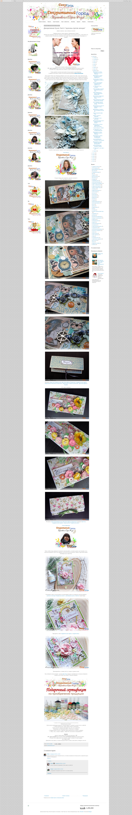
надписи (93, 222)
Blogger (90, 811)
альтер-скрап (94, 191)
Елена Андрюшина (66, 525)
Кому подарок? (101, 273)
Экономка (73, 21)
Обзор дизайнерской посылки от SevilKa (97, 146)
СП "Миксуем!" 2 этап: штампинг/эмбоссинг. (97, 130)
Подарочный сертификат (97, 183)
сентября (95, 59)
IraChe (51, 763)
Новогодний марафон (96, 182)
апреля (94, 67)
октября (95, 57)
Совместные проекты (96, 186)
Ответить (49, 758)
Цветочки (84, 521)
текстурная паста (95, 237)
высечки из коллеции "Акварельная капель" (56, 595)
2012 (93, 161)
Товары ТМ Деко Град (96, 187)
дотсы (93, 204)
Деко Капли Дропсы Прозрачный (68, 382)
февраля (95, 70)
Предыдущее (85, 795)
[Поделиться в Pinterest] (60, 744)
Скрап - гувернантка (65, 21)
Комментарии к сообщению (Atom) (57, 797)
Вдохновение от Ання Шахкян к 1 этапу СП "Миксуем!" (97, 133)
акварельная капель (96, 190)
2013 (93, 159)
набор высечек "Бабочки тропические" (71, 383)
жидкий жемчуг (76, 633)
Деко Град (65, 673)
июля (94, 62)
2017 (93, 153)
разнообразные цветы (70, 595)
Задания (78, 21)
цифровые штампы (96, 243)
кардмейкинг (94, 213)
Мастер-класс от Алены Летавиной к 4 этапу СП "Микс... (98, 80)
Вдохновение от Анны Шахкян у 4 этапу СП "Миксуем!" (97, 73)
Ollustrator (82, 811)
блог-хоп (93, 193)
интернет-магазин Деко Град (97, 211)
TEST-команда (95, 168)
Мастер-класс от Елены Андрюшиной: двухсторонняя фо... (97, 125)
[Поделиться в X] (58, 744)
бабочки (77, 595)
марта (94, 69)
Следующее (46, 795)
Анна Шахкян (66, 152)
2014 (93, 157)
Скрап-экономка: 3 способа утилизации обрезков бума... (98, 89)
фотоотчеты (94, 240)
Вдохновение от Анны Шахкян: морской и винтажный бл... (97, 142)
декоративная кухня (50, 745)
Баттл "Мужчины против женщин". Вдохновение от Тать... (98, 103)
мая (94, 65)
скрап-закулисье (95, 234)
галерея (93, 200)
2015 (93, 156)
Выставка (94, 170)
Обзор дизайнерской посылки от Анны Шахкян (98, 140)
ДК (92, 173)
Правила (84, 21)
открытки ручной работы (97, 226)
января (94, 151)
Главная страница (42, 21)
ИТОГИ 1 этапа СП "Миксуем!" (97, 116)
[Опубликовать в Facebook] (59, 744)
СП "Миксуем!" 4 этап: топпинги (97, 87)
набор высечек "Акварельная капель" (71, 522)
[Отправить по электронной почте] (55, 744)
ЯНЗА (48, 754)
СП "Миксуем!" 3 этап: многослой (97, 119)
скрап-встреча (95, 233)
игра (93, 208)
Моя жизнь (94, 177)
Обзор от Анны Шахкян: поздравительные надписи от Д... (97, 83)
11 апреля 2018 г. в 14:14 (58, 769)
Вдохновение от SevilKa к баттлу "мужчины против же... (98, 110)
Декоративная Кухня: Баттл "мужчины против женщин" (98, 121)
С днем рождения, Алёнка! (98, 127)
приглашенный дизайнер (97, 229)
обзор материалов (95, 223)
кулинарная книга (95, 220)
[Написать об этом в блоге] (56, 744)
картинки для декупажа (96, 216)
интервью (94, 209)
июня (94, 64)
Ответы (49, 761)
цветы (93, 241)
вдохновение (94, 195)
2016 (93, 154)
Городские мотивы (95, 172)
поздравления (95, 227)
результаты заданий (96, 230)
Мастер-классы (95, 176)
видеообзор (94, 197)
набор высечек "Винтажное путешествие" (53, 383)
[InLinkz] (28, 805)
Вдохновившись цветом (96, 169)
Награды (94, 179)
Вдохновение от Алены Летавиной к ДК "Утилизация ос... (97, 136)
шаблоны (94, 244)
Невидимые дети (95, 180)
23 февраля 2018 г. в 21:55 (60, 763)
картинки (94, 215)
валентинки (94, 194)
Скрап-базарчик (56, 21)
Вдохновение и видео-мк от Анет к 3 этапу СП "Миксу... (98, 97)
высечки (93, 198)
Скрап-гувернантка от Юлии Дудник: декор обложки (98, 100)
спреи (93, 236)
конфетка (94, 219)
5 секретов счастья (96, 166)
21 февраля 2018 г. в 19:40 (55, 754)
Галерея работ (90, 21)
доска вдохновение (96, 202)
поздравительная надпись (81, 382)
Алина (51, 769)
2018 (93, 56)
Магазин (49, 21)
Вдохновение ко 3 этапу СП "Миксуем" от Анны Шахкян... (98, 106)
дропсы (93, 205)
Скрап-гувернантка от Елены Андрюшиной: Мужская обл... (97, 93)
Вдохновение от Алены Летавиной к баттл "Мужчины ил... (97, 76)
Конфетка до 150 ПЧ (100, 254)
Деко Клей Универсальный (55, 382)
